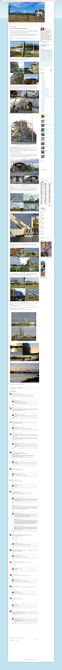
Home (24, 639)
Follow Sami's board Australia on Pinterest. (45, 238)
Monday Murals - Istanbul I (48, 137)
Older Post (36, 639)
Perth (15, 388)
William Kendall (14, 421)
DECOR (46, 53)
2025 (42, 74)
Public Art (46, 55)
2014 (42, 108)
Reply (12, 411)
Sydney (41, 52)
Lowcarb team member (15, 561)
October (43, 85)
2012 (42, 110)
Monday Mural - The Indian (45, 89)
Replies (14, 399)
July (42, 97)
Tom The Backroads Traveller (42, 227)
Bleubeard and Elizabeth (15, 433)
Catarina (13, 393)
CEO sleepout (42, 62)
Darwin (45, 54)
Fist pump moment (49, 64)
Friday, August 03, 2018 (19, 549)
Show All (45, 235)
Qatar (49, 52)
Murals (41, 49)
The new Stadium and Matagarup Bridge (47, 96)
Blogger (36, 659)
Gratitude (41, 65)
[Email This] (18, 387)
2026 (42, 73)
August (43, 87)
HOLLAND (41, 58)
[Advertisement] (31, 650)
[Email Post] (17, 387)
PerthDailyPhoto (14, 549)
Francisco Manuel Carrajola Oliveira (16, 534)
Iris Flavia (13, 451)
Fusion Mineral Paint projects (47, 57)
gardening (41, 54)
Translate (46, 46)
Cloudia (13, 468)
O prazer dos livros (14, 539)
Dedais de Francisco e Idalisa (15, 538)
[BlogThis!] (19, 387)
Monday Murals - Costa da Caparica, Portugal (48, 124)
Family (50, 51)
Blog (48, 54)
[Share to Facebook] (21, 387)
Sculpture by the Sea (48, 56)
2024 (42, 75)
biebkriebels (13, 407)
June (42, 98)
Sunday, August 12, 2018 (20, 618)
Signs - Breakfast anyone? (45, 88)
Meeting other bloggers (46, 59)
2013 (42, 109)
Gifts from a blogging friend (45, 94)
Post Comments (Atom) (16, 640)
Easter (45, 64)
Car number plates (49, 58)
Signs (47, 49)
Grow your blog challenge (46, 65)
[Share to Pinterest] (22, 387)
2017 (42, 105)
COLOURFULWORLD (23, 4)
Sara (12, 610)
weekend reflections (50, 61)
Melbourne (41, 61)
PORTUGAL (44, 50)
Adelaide (51, 59)
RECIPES (50, 55)
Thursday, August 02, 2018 (21, 433)
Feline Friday (41, 59)
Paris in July (45, 61)
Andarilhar (13, 537)
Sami (14, 414)
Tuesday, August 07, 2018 (16, 610)
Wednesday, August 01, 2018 (18, 393)
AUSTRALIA (13, 388)
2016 (42, 106)
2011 (42, 111)
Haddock (13, 574)
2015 (42, 107)
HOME (10, 24)
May (42, 99)
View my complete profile (43, 42)
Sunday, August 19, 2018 (21, 519)
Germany (50, 53)
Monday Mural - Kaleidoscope (45, 95)
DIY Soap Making (48, 62)
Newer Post (11, 639)
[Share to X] (20, 387)
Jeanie (13, 585)
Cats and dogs (45, 52)
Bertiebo (42, 213)
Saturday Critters (42, 56)
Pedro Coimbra (14, 491)
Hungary (41, 57)
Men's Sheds (51, 65)
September (43, 86)
